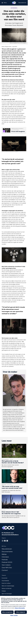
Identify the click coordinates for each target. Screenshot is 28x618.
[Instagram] (2, 541)
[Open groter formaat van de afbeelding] (14, 143)
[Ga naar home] (14, 2)
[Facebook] (5, 541)
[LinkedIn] (7, 541)
